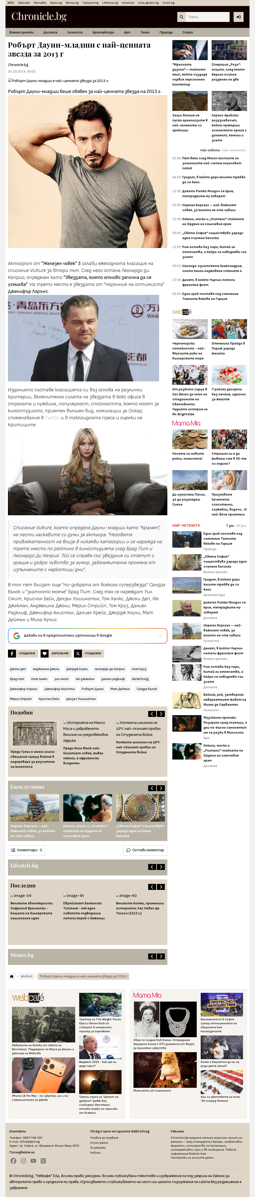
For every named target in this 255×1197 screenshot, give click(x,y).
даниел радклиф (113, 679)
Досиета (50, 32)
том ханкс (39, 679)
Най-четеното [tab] (234, 150)
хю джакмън (85, 679)
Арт (127, 32)
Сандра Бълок (147, 689)
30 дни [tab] (241, 525)
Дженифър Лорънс (24, 689)
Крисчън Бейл (49, 699)
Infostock (128, 3)
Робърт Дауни (93, 689)
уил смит (62, 679)
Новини (95, 1153)
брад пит (17, 679)
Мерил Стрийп (21, 699)
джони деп (18, 669)
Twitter (52, 418)
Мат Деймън (120, 689)
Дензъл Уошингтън (81, 699)
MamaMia (40, 3)
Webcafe (24, 3)
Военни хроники (21, 32)
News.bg (56, 3)
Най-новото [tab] (210, 150)
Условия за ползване (104, 1138)
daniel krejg (140, 679)
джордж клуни (77, 669)
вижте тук (197, 1154)
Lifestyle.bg (110, 3)
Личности (75, 32)
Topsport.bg (90, 3)
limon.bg (168, 3)
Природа (166, 32)
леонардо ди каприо (110, 669)
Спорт (188, 32)
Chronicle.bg (18, 65)
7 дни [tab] (230, 525)
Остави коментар (148, 850)
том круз (139, 669)
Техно (145, 32)
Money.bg (72, 3)
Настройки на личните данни (192, 1158)
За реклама (98, 1148)
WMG (10, 3)
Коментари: (29, 850)
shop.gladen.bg (148, 3)
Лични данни (99, 1143)
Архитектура (103, 32)
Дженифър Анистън (60, 689)
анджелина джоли (46, 669)
